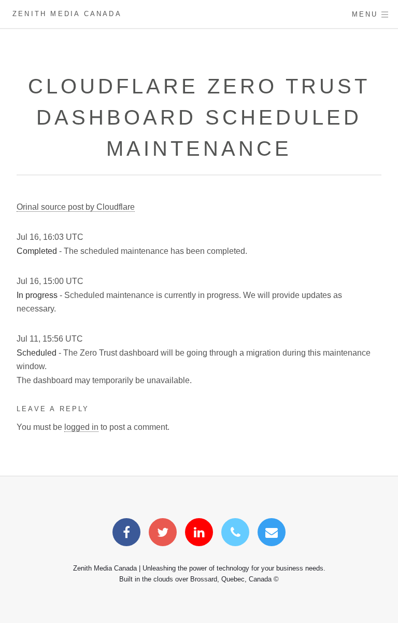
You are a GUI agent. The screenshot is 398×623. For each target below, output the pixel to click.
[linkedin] (199, 534)
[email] (272, 534)
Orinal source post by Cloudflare (76, 206)
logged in (81, 427)
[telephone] (235, 534)
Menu (365, 14)
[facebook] (126, 534)
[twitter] (163, 534)
